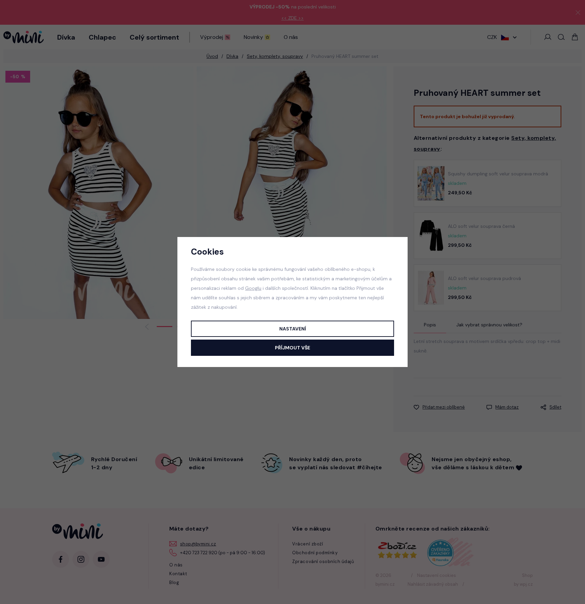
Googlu (253, 288)
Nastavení (292, 329)
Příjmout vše (292, 348)
